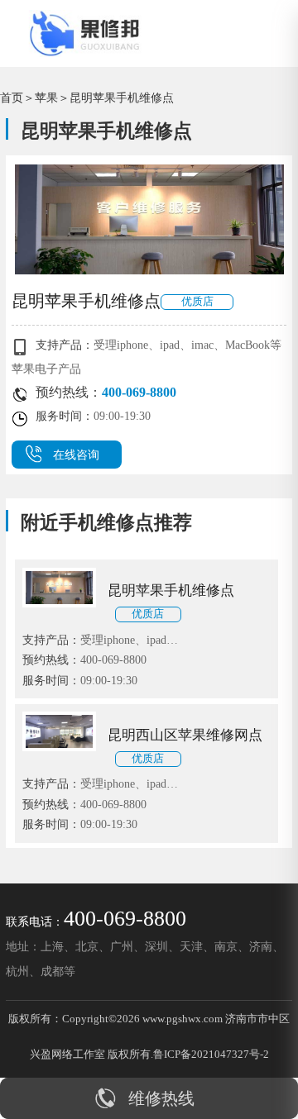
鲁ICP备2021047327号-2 (211, 1054)
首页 (11, 97)
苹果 (46, 97)
